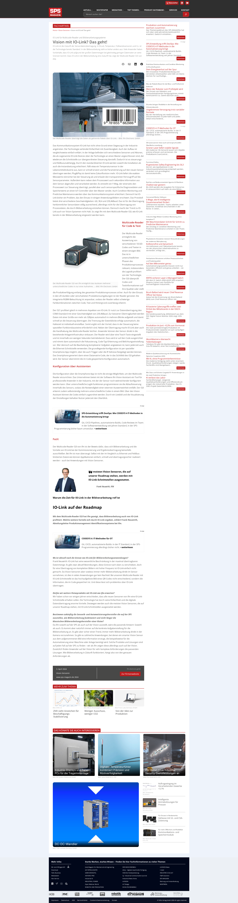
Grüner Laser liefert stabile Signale (162, 148)
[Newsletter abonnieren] (57, 884)
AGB (73, 900)
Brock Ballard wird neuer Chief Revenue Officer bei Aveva (164, 293)
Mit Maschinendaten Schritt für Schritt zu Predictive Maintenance (165, 223)
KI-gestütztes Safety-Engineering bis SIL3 (165, 164)
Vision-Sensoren (64, 30)
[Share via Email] (129, 64)
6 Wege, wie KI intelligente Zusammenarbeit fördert (158, 201)
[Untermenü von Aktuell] (91, 10)
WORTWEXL (163, 884)
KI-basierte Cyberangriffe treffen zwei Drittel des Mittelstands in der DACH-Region (163, 309)
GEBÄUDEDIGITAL (90, 873)
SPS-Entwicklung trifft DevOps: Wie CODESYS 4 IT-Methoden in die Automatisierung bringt (162, 46)
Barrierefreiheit (82, 900)
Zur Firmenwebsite (130, 674)
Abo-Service (55, 878)
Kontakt (114, 900)
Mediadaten (55, 876)
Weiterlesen (181, 37)
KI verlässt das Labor (155, 377)
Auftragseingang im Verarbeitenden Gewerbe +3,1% (170, 786)
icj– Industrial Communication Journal (134, 876)
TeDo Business (56, 873)
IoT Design (125, 884)
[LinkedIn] (52, 884)
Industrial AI (89, 878)
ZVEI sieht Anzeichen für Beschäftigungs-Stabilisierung (66, 714)
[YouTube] (61, 884)
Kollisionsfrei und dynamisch (159, 244)
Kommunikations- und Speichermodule (168, 833)
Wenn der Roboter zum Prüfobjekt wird (164, 89)
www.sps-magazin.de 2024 (67, 677)
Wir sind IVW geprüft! (58, 867)
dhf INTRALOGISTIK (91, 870)
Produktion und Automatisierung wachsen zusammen (161, 26)
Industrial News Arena (129, 878)
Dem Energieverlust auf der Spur (161, 69)
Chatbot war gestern (155, 185)
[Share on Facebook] (141, 64)
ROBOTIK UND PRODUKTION (94, 887)
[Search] (186, 14)
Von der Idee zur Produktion (124, 712)
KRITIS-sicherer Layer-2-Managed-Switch (164, 278)
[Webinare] (66, 884)
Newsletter (173, 3)
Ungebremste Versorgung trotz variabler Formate (165, 111)
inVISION (125, 881)
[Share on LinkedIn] (135, 64)
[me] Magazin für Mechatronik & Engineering (99, 867)
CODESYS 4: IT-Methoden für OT (161, 128)
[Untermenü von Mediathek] (122, 10)
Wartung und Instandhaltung (169, 881)
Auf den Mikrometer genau (158, 263)
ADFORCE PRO (89, 876)
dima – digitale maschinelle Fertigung (134, 870)
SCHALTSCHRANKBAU (129, 887)
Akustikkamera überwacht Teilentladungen (158, 340)
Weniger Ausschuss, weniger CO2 (95, 712)
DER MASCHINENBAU (129, 867)
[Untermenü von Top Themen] (139, 10)
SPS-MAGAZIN (164, 878)
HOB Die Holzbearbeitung (130, 873)
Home (55, 30)
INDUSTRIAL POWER (91, 881)
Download (54, 870)
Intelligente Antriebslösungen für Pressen (168, 802)
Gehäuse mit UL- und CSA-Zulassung (170, 819)
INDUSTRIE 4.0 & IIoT (166, 873)
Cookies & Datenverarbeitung (99, 900)
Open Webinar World (92, 884)
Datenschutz (65, 900)
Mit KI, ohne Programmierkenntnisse (163, 358)
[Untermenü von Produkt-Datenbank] (164, 10)
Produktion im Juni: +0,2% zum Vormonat (165, 325)
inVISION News (164, 867)
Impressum (55, 900)
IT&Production (164, 876)
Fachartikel (61, 26)
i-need (162, 870)
